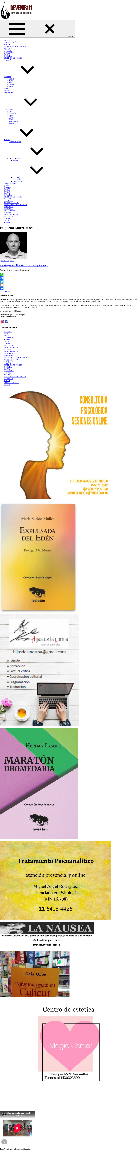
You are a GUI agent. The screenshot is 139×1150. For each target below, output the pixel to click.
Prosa (10, 83)
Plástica (11, 117)
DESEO (7, 336)
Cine (10, 111)
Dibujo (11, 119)
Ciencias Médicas (15, 142)
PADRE (7, 54)
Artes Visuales (9, 109)
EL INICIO (8, 332)
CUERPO (7, 222)
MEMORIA (8, 209)
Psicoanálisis (8, 92)
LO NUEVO (8, 207)
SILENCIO (8, 48)
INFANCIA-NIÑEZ (11, 42)
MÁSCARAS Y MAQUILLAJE (15, 205)
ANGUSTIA (8, 201)
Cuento (11, 84)
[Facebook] (69, 278)
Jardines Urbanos (10, 183)
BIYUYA (7, 213)
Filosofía (7, 90)
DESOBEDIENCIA (11, 211)
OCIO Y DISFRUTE (11, 203)
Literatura (7, 77)
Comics (11, 123)
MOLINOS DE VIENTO (13, 58)
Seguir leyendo (5, 291)
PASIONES (8, 216)
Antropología (17, 181)
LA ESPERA (9, 52)
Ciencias (7, 140)
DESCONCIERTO (11, 214)
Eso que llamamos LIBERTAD (15, 46)
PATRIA (7, 40)
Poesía (11, 81)
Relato (11, 86)
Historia (15, 160)
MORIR (7, 334)
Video (11, 115)
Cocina (6, 185)
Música (19, 179)
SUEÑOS (7, 220)
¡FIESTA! (7, 50)
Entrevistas (8, 187)
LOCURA (8, 56)
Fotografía (12, 113)
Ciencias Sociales (15, 158)
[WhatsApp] (69, 274)
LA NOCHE (8, 379)
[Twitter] (69, 281)
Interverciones (13, 121)
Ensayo (11, 79)
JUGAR (7, 218)
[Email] (69, 285)
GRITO (7, 44)
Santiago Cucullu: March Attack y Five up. (24, 265)
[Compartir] (69, 288)
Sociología (16, 177)
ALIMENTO (9, 337)
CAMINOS (8, 60)
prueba (12, 261)
